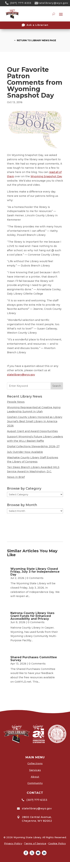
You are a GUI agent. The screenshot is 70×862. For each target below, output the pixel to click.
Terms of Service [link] (35, 843)
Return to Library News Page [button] (36, 40)
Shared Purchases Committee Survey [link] (33, 659)
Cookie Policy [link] (57, 843)
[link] (8, 3)
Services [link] (35, 770)
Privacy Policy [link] (13, 843)
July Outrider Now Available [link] (25, 452)
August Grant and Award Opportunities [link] (32, 431)
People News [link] (16, 401)
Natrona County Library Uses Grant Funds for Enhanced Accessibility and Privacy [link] (32, 615)
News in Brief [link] (16, 477)
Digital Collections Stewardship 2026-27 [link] (33, 446)
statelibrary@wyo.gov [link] (52, 2)
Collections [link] (35, 763)
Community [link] (35, 783)
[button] (26, 853)
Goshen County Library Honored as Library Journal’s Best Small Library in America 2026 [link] (34, 421)
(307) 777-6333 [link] (20, 2)
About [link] (35, 776)
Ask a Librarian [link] (37, 24)
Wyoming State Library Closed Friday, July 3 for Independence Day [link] (35, 571)
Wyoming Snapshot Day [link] (46, 176)
